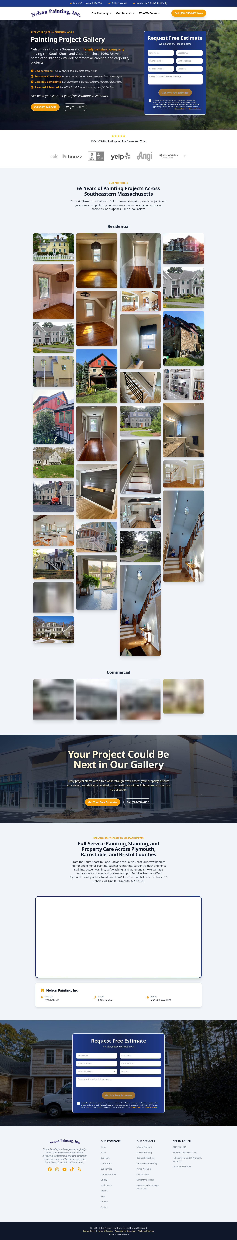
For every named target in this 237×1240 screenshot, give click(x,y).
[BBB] (57, 156)
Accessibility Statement (125, 1231)
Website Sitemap (146, 1231)
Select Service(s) (156, 68)
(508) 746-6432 (105, 999)
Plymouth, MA (52, 999)
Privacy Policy (180, 109)
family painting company (103, 49)
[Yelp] (81, 156)
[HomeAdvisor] (129, 156)
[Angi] (105, 156)
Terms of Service (195, 109)
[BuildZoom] (153, 156)
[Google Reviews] (177, 156)
